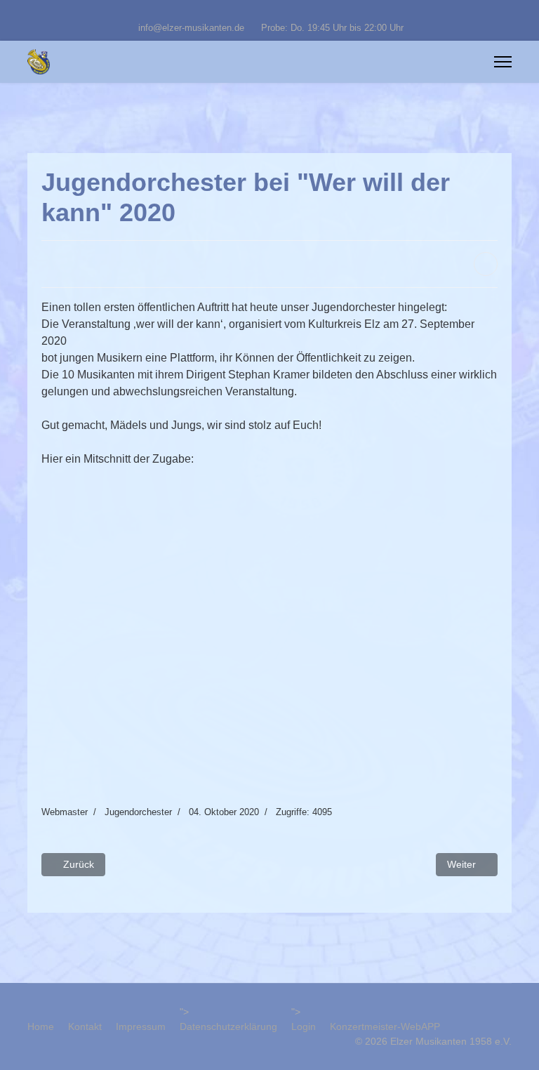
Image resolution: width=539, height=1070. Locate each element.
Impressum (141, 1026)
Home (40, 1026)
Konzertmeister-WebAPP (385, 1026)
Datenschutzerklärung (228, 1026)
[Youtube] (270, 12)
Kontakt (85, 1026)
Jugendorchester (138, 812)
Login (303, 1026)
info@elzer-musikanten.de (191, 28)
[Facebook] (248, 12)
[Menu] (503, 62)
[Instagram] (291, 12)
